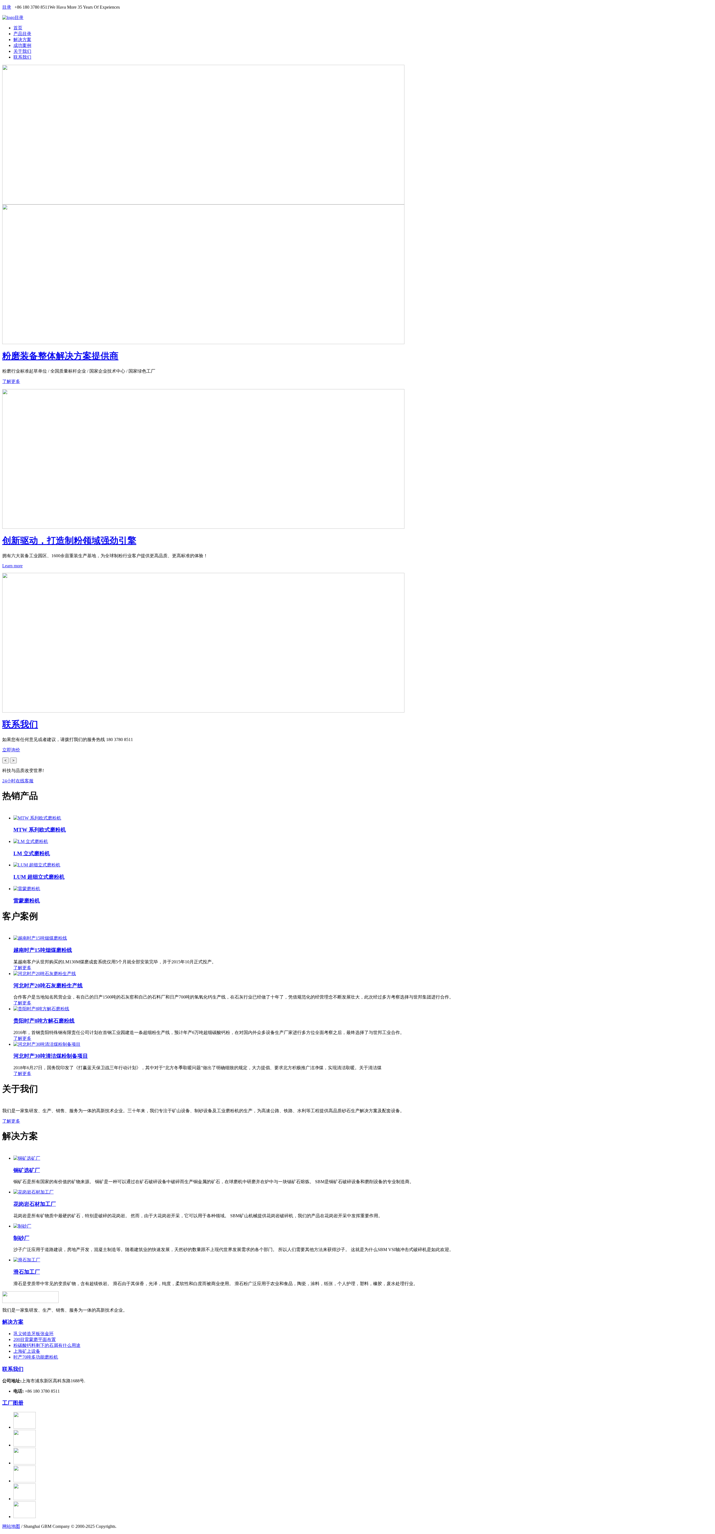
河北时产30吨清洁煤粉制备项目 (50, 1056)
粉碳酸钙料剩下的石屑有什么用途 (46, 1345)
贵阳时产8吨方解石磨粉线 (44, 1021)
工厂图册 (12, 1403)
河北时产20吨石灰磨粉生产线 (48, 985)
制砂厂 (21, 1238)
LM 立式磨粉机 (31, 853)
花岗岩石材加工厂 (34, 1204)
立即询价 (11, 749)
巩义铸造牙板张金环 (33, 1333)
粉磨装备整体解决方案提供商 (60, 356)
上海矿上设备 (26, 1351)
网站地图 (11, 1526)
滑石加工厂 (26, 1272)
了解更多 (11, 381)
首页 (17, 27)
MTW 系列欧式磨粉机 (39, 830)
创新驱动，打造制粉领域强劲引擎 (69, 540)
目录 (6, 7)
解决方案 (22, 39)
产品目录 (22, 33)
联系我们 (22, 57)
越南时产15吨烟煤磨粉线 (42, 950)
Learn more (12, 565)
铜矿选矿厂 (26, 1170)
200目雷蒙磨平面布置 (34, 1339)
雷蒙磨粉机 (26, 901)
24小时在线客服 (18, 780)
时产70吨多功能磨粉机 (35, 1357)
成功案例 (22, 45)
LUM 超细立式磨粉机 (39, 877)
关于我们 (22, 51)
